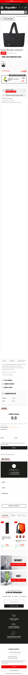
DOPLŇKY (6, 16)
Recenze (12, 361)
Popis (4, 361)
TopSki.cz (2, 16)
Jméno (2, 437)
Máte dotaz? (21, 361)
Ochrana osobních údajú (16, 673)
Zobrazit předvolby (14, 670)
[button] (19, 7)
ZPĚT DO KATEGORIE (8, 19)
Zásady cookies (9, 673)
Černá (13, 401)
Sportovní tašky (12, 16)
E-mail (15, 437)
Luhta (13, 398)
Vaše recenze (4, 429)
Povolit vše (14, 666)
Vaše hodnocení (5, 427)
